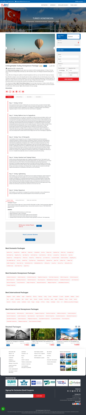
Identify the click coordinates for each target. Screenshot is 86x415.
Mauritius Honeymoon (50, 313)
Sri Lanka (61, 296)
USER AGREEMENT (13, 369)
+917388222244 (76, 395)
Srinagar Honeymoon (11, 285)
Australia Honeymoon (60, 316)
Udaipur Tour (69, 260)
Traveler (60, 72)
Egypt (56, 299)
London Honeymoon (21, 316)
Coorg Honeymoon (21, 282)
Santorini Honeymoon (11, 316)
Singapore (9, 296)
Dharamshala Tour (41, 260)
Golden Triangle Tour (11, 263)
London (12, 299)
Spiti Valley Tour (26, 255)
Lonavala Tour (56, 255)
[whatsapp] (50, 66)
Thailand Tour (29, 296)
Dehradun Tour (64, 255)
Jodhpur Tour (62, 260)
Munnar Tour (60, 263)
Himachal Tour (17, 252)
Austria (75, 299)
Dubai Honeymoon (29, 313)
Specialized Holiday (63, 5)
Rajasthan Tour (18, 255)
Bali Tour (35, 296)
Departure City (72, 68)
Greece (77, 296)
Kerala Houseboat (64, 257)
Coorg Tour (54, 263)
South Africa (46, 299)
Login (39, 226)
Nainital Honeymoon (32, 279)
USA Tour (43, 301)
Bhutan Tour (49, 252)
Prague (33, 301)
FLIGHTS (49, 353)
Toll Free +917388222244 (7, 1)
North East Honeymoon (54, 277)
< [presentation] (5, 48)
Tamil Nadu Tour (10, 255)
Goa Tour (43, 252)
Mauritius (40, 296)
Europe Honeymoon (72, 313)
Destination (44, 5)
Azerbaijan (53, 301)
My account (80, 1)
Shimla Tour (25, 257)
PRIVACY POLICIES (13, 363)
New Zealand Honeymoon (44, 318)
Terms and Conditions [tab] (32, 200)
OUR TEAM (11, 355)
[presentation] (76, 327)
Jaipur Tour (56, 260)
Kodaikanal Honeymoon (65, 279)
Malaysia (72, 296)
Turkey (45, 296)
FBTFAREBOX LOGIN (39, 357)
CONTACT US (25, 353)
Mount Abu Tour (20, 263)
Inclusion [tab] (29, 96)
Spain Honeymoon (40, 316)
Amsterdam (17, 299)
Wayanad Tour (49, 260)
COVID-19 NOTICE (26, 364)
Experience (52, 5)
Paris (8, 299)
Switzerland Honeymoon (72, 316)
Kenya (66, 299)
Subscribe (39, 396)
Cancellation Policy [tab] (19, 200)
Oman (58, 301)
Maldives (18, 296)
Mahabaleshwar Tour (38, 263)
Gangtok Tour (9, 257)
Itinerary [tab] (10, 96)
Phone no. (60, 63)
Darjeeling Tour (73, 257)
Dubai (14, 296)
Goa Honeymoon (75, 279)
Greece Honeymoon (22, 318)
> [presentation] (54, 48)
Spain (31, 299)
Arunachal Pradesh (55, 257)
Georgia (37, 301)
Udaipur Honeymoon (31, 282)
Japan (52, 299)
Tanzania (14, 301)
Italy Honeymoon (31, 316)
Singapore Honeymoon (39, 313)
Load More (30, 239)
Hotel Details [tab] (19, 96)
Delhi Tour (50, 255)
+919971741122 (76, 397)
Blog (23, 355)
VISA (48, 357)
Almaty (47, 301)
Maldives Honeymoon (61, 313)
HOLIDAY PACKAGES (52, 359)
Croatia (70, 299)
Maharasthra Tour (68, 263)
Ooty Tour (71, 255)
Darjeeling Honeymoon (21, 279)
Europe (49, 296)
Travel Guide (73, 5)
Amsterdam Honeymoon (12, 321)
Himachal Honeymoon (31, 277)
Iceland (26, 299)
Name (59, 54)
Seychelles (67, 296)
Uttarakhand (36, 252)
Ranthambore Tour (29, 263)
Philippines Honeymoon (32, 318)
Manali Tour (31, 257)
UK (61, 301)
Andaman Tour (56, 252)
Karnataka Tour (70, 252)
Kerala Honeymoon (21, 277)
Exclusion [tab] (38, 96)
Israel (29, 301)
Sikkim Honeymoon (64, 277)
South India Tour (42, 255)
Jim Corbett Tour (46, 257)
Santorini (8, 301)
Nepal (23, 296)
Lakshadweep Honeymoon (63, 282)
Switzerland (55, 296)
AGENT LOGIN (37, 355)
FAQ (23, 357)
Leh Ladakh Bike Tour (11, 260)
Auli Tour (18, 260)
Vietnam (35, 299)
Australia (40, 299)
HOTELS (49, 355)
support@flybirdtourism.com (23, 1)
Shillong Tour (47, 263)
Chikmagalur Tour (17, 257)
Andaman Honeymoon (11, 277)
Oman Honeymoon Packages (35, 321)
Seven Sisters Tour (18, 265)
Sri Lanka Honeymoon (55, 318)
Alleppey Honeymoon (52, 282)
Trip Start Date (61, 68)
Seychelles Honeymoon (11, 318)
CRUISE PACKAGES (51, 362)
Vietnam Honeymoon (50, 316)
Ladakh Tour (23, 252)
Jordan (18, 301)
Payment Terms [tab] (10, 200)
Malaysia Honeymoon (22, 321)
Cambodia (24, 301)
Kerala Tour (30, 252)
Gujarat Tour (26, 265)
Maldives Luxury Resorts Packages (71, 301)
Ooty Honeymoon (41, 279)
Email (59, 59)
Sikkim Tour (63, 252)
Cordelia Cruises (10, 265)
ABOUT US (11, 353)
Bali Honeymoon (20, 313)
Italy (23, 299)
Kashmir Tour (9, 252)
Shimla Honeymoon (74, 277)
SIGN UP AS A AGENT (39, 353)
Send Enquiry (68, 79)
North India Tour (34, 255)
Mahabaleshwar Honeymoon (52, 279)
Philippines (61, 299)
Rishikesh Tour (39, 257)
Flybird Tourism (40, 410)
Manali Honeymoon (11, 279)
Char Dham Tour (32, 260)
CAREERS (11, 357)
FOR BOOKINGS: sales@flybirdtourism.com (70, 400)
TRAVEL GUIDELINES (27, 362)
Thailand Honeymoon (11, 313)
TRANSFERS (50, 364)
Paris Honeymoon (65, 318)
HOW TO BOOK (25, 359)
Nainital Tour (24, 260)
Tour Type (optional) (73, 72)
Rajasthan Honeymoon (42, 277)
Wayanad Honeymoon (41, 282)
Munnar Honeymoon (11, 282)
